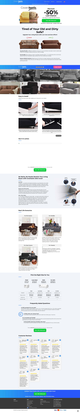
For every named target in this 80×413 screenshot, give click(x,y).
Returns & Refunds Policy (45, 402)
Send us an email (58, 406)
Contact (53, 1)
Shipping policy (30, 403)
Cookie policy (29, 406)
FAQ (41, 403)
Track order (47, 1)
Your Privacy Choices (33, 407)
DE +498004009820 (57, 405)
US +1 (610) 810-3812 (57, 402)
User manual (58, 135)
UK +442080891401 (57, 404)
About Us (28, 404)
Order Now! (59, 1)
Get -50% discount (51, 20)
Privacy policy (29, 402)
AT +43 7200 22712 (57, 403)
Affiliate (28, 405)
